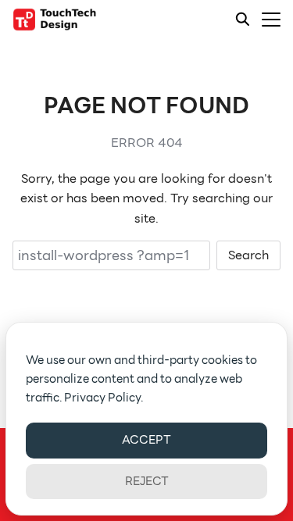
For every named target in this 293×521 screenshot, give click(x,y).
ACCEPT (146, 439)
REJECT (147, 481)
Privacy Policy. (103, 397)
